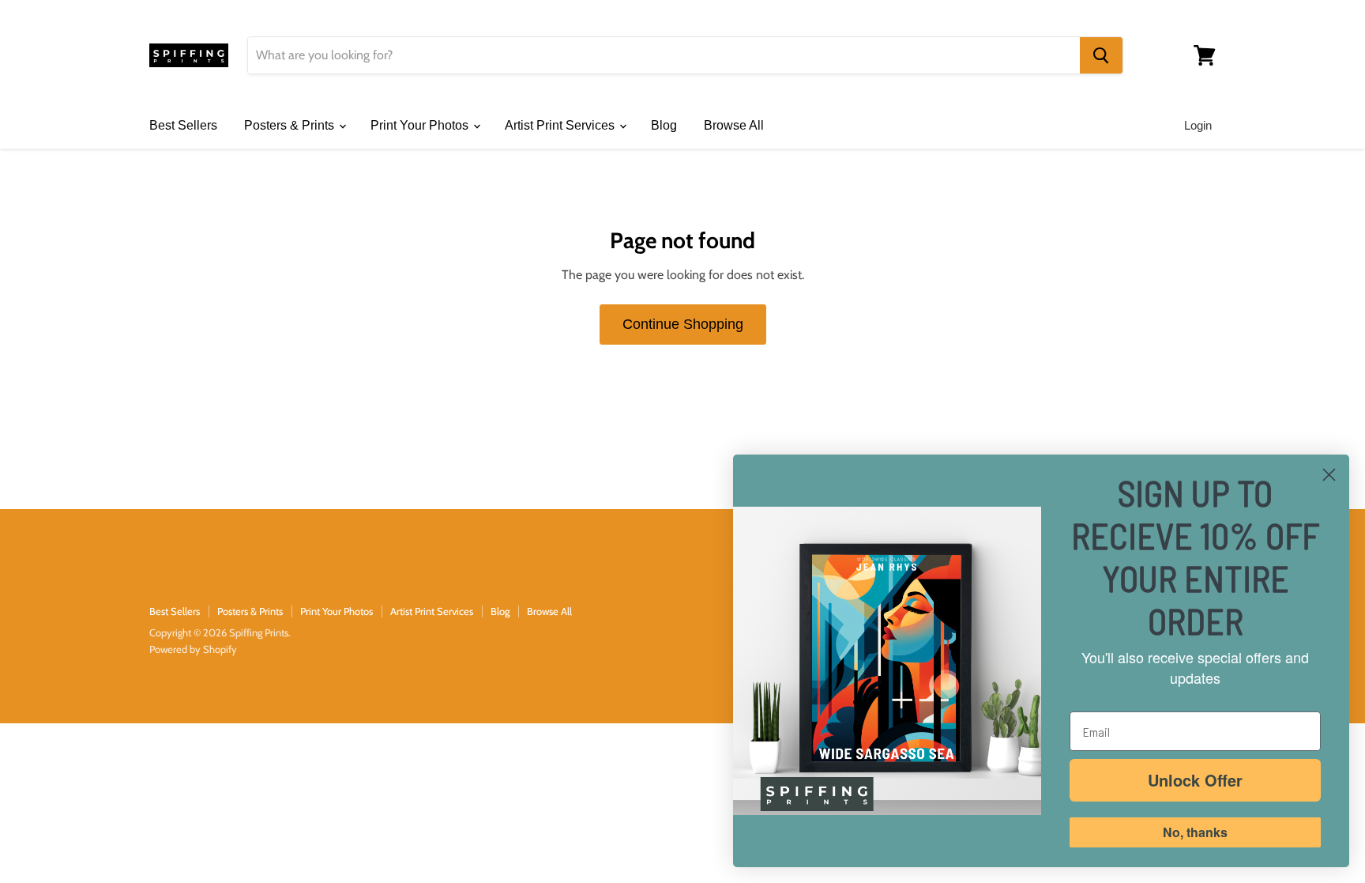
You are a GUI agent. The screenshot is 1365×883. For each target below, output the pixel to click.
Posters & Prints (290, 125)
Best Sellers (183, 125)
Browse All (734, 125)
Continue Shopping (682, 324)
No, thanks (1195, 832)
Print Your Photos (421, 125)
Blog (664, 125)
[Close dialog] (1329, 475)
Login (1198, 125)
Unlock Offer (1195, 779)
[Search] (1101, 55)
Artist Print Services (561, 125)
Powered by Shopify (193, 649)
